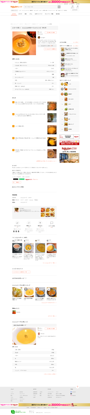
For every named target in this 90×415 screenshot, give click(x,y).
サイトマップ (22, 393)
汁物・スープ (27, 24)
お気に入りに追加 (51, 32)
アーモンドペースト (51, 10)
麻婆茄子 (31, 10)
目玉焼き (65, 10)
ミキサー (30, 197)
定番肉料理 (35, 391)
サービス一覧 (31, 412)
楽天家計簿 (50, 397)
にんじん (31, 199)
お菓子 (34, 397)
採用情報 (45, 407)
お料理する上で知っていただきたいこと (45, 161)
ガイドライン (22, 399)
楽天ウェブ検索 (58, 393)
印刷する (17, 182)
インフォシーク (50, 391)
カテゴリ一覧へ (51, 316)
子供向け (36, 199)
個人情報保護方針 (33, 407)
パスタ (34, 395)
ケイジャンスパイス (25, 10)
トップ (12, 391)
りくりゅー (22, 208)
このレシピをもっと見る (49, 374)
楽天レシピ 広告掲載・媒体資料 (52, 407)
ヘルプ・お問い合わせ (24, 395)
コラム (30, 13)
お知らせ (21, 400)
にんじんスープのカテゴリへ (48, 302)
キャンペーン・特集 (49, 13)
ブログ (57, 391)
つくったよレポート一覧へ (49, 262)
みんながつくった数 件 (47, 45)
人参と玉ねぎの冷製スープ (19, 325)
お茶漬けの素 (44, 10)
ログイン (77, 7)
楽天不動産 (50, 393)
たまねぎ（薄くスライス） (21, 65)
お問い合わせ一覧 (39, 412)
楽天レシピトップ (14, 24)
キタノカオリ (36, 10)
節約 (40, 395)
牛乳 (16, 80)
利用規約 (21, 397)
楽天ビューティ (50, 395)
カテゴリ (20, 13)
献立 (26, 13)
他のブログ (36, 179)
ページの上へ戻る (77, 387)
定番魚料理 (35, 393)
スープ (22, 199)
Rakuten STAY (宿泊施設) (60, 395)
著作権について (40, 407)
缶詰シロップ (60, 10)
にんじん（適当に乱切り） (21, 62)
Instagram (74, 395)
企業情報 (27, 407)
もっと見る (75, 42)
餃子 (57, 10)
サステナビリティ (47, 412)
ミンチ (20, 10)
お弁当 (41, 391)
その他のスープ (35, 24)
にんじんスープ (43, 24)
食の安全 (58, 13)
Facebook (74, 391)
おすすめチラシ (58, 397)
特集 (11, 400)
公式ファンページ (38, 13)
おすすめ (14, 13)
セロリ (40, 10)
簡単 (40, 393)
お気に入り (72, 7)
